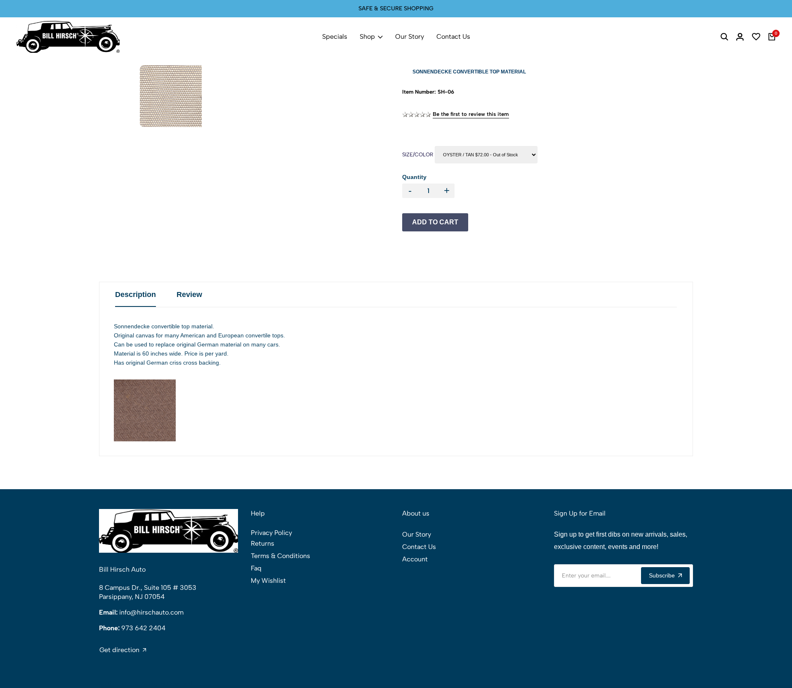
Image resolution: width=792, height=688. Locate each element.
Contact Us (453, 36)
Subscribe (662, 575)
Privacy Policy (271, 533)
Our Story (409, 36)
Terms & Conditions (280, 556)
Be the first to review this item (471, 114)
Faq (256, 568)
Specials (334, 36)
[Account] (740, 36)
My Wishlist (268, 580)
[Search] (724, 36)
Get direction (119, 650)
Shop (367, 36)
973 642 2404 (143, 628)
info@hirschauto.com (151, 612)
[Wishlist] (756, 36)
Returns (262, 543)
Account (415, 559)
